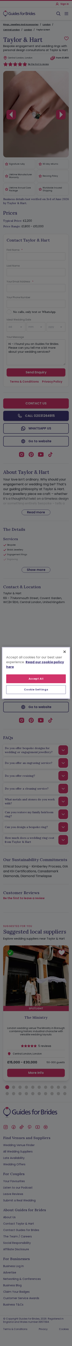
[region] (36, 673)
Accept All (36, 679)
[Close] (64, 651)
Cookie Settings (36, 689)
